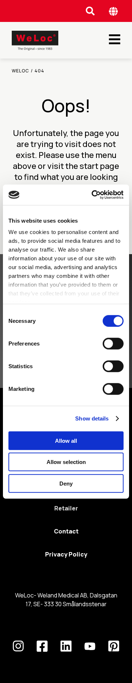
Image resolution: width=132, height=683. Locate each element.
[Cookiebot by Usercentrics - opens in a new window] (93, 195)
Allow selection (66, 462)
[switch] (113, 343)
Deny (66, 483)
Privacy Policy (66, 554)
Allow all (66, 440)
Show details (92, 418)
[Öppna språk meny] (113, 11)
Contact (66, 531)
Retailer (66, 508)
